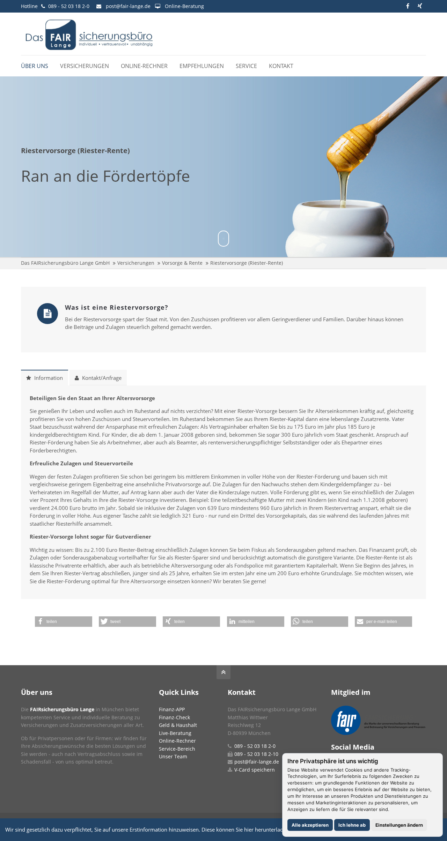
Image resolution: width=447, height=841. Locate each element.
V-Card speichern (254, 769)
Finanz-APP (172, 709)
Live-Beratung (175, 733)
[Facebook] (408, 6)
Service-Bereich (177, 748)
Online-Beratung (184, 6)
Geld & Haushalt (178, 725)
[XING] (420, 6)
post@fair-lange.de (128, 6)
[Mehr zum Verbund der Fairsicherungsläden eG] (378, 733)
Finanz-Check (174, 717)
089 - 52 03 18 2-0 (68, 6)
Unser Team (173, 756)
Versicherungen (135, 263)
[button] (63, 621)
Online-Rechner (177, 740)
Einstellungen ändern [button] (399, 825)
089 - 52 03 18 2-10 (256, 754)
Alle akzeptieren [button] (310, 825)
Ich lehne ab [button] (352, 825)
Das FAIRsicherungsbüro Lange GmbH (65, 263)
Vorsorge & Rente (182, 263)
